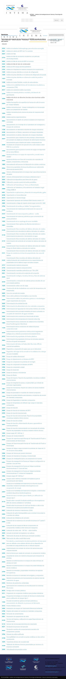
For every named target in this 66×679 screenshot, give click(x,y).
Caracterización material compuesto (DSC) (19, 268)
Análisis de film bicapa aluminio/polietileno (19, 67)
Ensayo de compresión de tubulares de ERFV (20, 364)
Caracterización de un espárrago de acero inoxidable (22, 221)
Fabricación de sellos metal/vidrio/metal (18, 538)
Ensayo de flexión (12, 375)
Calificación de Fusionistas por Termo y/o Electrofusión (23, 185)
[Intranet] (62, 20)
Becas (60, 40)
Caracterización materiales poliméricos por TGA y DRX (22, 270)
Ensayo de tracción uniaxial (14, 420)
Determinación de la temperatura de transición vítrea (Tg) (23, 319)
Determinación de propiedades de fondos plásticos (22, 336)
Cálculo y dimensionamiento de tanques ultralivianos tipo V (24, 177)
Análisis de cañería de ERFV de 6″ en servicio (20, 51)
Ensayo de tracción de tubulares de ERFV (19, 410)
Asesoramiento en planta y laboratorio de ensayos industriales (25, 135)
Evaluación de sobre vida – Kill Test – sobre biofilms (22, 530)
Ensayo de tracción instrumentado (16, 413)
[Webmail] (23, 20)
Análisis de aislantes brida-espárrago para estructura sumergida (25, 48)
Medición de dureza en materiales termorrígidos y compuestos (25, 575)
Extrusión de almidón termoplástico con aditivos (20, 533)
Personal (25, 40)
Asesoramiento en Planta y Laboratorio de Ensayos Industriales (25, 132)
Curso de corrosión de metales (16, 293)
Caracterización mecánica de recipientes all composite (23, 273)
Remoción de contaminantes (15, 614)
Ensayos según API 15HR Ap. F (15, 476)
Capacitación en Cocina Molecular (16, 195)
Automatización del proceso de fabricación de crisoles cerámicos (26, 164)
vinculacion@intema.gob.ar (52, 672)
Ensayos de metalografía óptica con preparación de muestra (24, 458)
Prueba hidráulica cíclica (14, 606)
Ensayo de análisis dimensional (15, 356)
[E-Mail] (31, 20)
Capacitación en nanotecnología (16, 198)
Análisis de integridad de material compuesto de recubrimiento (25, 69)
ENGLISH (4, 44)
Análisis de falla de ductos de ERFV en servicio (20, 61)
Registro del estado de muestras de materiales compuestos (24, 611)
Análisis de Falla (11, 54)
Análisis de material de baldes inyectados (19, 90)
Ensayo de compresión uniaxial (15, 367)
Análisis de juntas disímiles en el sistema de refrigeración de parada (26, 75)
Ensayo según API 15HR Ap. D (15, 433)
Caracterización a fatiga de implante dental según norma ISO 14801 (26, 203)
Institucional (6, 40)
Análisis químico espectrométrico (16, 117)
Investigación (16, 40)
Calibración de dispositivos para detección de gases (22, 179)
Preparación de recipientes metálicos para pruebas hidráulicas (25, 593)
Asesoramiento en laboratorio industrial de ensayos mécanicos (25, 129)
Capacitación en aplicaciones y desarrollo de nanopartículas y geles (26, 192)
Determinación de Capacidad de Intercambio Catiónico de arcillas (26, 309)
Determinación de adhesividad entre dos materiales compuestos (26, 306)
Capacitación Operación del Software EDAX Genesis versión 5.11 (25, 200)
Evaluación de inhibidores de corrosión (18, 518)
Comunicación (52, 40)
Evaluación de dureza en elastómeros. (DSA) (19, 510)
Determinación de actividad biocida (17, 303)
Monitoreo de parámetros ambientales (18, 583)
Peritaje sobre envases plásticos (16, 590)
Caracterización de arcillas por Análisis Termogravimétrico (23, 206)
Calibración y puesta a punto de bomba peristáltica (21, 182)
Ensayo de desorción (13, 370)
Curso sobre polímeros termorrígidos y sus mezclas (22, 296)
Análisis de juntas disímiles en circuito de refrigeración (22, 72)
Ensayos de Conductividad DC (15, 436)
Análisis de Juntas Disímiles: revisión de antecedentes (22, 82)
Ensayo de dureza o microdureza (16, 372)
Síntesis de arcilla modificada (15, 634)
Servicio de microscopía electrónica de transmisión (22, 624)
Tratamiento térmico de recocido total (18, 642)
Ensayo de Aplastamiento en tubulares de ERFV (20, 359)
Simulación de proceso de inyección (17, 626)
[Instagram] (27, 20)
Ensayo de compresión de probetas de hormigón (21, 362)
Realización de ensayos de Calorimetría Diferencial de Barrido (24, 608)
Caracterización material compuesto (17, 265)
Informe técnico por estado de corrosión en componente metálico (26, 553)
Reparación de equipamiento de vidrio (18, 616)
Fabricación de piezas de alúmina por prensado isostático (23, 536)
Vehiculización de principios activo (17, 649)
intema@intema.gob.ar (50, 666)
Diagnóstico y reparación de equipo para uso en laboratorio (24, 349)
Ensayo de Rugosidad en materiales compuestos (21, 400)
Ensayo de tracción (12, 408)
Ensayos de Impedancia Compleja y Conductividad (21, 456)
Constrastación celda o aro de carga (17, 285)
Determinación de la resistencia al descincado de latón (23, 316)
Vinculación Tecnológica (38, 40)
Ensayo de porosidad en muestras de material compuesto (23, 392)
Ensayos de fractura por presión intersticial (19, 453)
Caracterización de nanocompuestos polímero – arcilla (23, 214)
